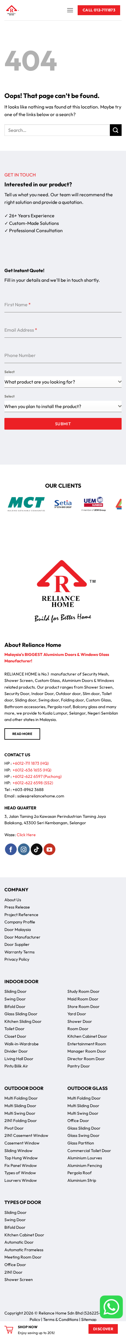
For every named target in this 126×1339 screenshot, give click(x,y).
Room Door (77, 1028)
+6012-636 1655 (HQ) (32, 770)
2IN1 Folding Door (20, 1120)
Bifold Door (14, 1006)
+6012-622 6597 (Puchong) (37, 776)
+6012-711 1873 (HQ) (31, 763)
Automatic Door (19, 1242)
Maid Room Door (82, 999)
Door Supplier (17, 944)
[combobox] (63, 382)
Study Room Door (83, 991)
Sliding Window (18, 1150)
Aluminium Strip (81, 1180)
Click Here (26, 834)
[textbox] (61, 406)
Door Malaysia (17, 929)
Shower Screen (18, 1279)
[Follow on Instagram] (24, 849)
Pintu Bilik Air (16, 1066)
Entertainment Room (86, 1043)
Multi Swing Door (19, 1113)
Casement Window (22, 1143)
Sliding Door (15, 991)
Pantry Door (78, 1066)
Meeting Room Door (23, 1257)
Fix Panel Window (20, 1165)
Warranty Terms (19, 952)
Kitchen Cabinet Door (87, 1036)
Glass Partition (80, 1143)
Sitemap (88, 1319)
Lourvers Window (20, 1180)
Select (9, 372)
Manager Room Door (86, 1051)
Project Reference (21, 914)
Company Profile (19, 922)
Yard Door (76, 1013)
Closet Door (15, 1036)
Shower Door (79, 1021)
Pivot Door (14, 1128)
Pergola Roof (79, 1172)
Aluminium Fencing (84, 1165)
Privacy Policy (16, 959)
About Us (12, 899)
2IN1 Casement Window (26, 1135)
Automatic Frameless (23, 1249)
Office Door (78, 1120)
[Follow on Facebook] (11, 849)
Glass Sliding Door (21, 1013)
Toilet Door (14, 1028)
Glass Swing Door (83, 1135)
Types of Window (20, 1172)
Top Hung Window (21, 1158)
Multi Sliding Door (20, 1105)
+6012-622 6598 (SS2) (33, 782)
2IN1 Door (13, 1272)
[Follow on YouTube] (49, 849)
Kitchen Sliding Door (23, 1021)
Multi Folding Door (21, 1098)
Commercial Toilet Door (89, 1150)
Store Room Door (83, 1006)
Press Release (17, 907)
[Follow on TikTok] (36, 849)
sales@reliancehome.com (40, 796)
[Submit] (116, 130)
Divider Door (16, 1051)
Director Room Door (86, 1058)
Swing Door (15, 999)
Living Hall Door (18, 1058)
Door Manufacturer (22, 937)
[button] (70, 10)
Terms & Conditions (60, 1319)
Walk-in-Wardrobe (21, 1043)
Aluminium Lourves (84, 1158)
